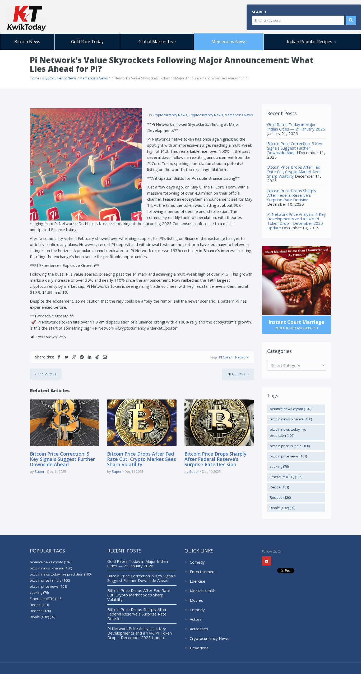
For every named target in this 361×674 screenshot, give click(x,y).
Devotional (199, 647)
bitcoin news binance (291, 419)
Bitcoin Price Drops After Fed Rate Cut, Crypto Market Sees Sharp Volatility (141, 459)
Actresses (199, 628)
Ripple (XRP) (282, 507)
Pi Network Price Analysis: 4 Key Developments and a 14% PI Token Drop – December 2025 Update (296, 221)
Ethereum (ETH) (286, 476)
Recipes (280, 497)
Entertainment (203, 571)
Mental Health (202, 590)
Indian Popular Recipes (309, 41)
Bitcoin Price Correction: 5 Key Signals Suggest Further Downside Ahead (62, 459)
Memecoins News (228, 41)
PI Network (240, 357)
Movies (196, 600)
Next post (236, 374)
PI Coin (224, 357)
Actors (196, 619)
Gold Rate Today (87, 41)
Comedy (197, 562)
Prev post (47, 374)
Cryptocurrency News (59, 78)
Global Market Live (157, 41)
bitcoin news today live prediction (288, 432)
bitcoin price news (288, 456)
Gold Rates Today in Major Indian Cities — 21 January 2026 (296, 127)
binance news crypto (290, 408)
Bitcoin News (27, 41)
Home (34, 78)
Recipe (279, 487)
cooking (279, 466)
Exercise (197, 581)
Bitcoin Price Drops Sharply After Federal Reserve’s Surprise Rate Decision (215, 459)
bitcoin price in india (290, 445)
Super (39, 471)
